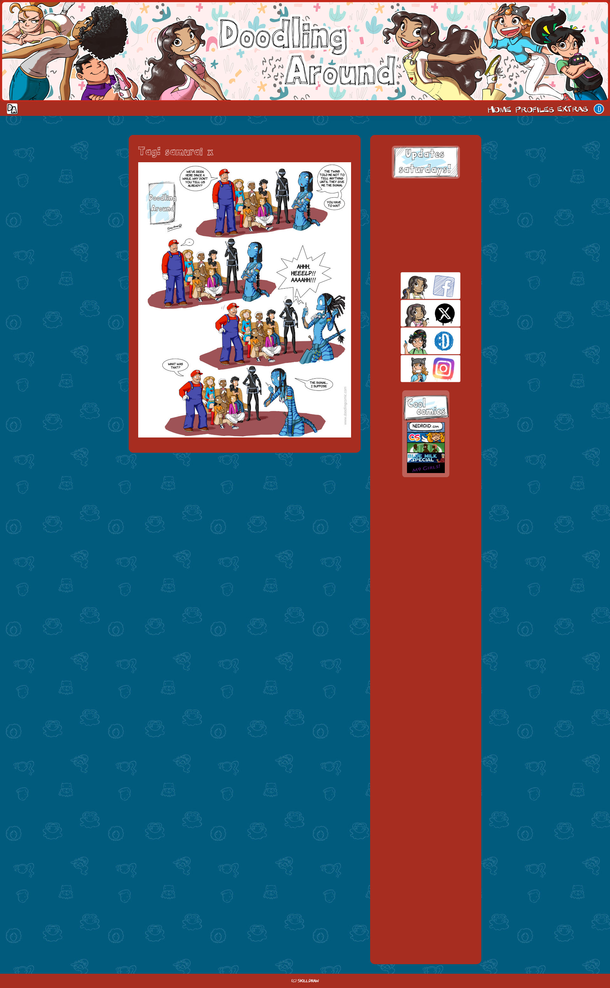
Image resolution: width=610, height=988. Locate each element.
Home (499, 109)
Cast (534, 109)
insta (419, 368)
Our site (599, 109)
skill (419, 341)
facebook (419, 285)
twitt (419, 313)
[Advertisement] (426, 225)
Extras (574, 109)
